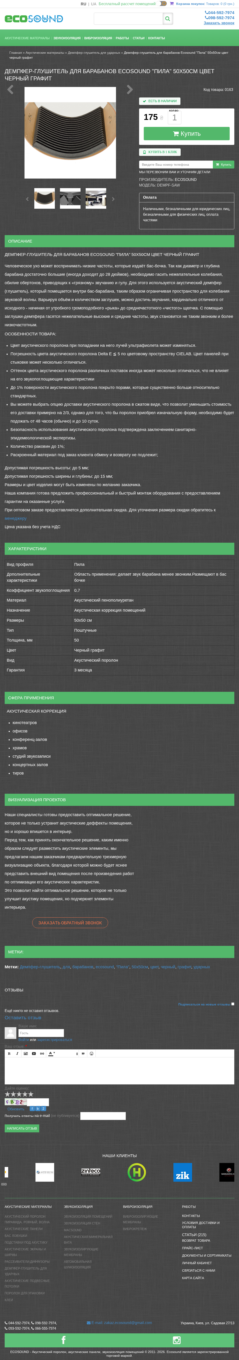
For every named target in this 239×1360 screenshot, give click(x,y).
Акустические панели (23, 1229)
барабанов (82, 967)
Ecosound (186, 180)
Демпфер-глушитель (40, 967)
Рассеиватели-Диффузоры (27, 1261)
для (66, 967)
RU (83, 4)
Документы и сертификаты (206, 1255)
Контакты (156, 38)
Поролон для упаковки (25, 1293)
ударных (201, 967)
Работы (122, 38)
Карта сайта (193, 1278)
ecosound (105, 967)
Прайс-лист (192, 1248)
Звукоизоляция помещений (88, 1216)
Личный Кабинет (197, 1263)
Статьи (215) (194, 1235)
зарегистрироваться (54, 1040)
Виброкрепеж (135, 1229)
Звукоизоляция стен (82, 1223)
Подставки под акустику (26, 1242)
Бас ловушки (16, 1236)
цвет (154, 967)
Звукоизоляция (67, 38)
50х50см (140, 967)
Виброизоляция (98, 38)
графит (184, 967)
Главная (15, 52)
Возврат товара (196, 1240)
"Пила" (122, 967)
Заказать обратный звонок (70, 923)
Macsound (72, 1230)
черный (168, 967)
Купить (190, 133)
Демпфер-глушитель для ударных (94, 52)
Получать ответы (19, 1116)
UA (93, 4)
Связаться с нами (198, 1270)
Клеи (9, 1300)
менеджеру (16, 518)
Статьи (138, 38)
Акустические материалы (27, 38)
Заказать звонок (219, 23)
